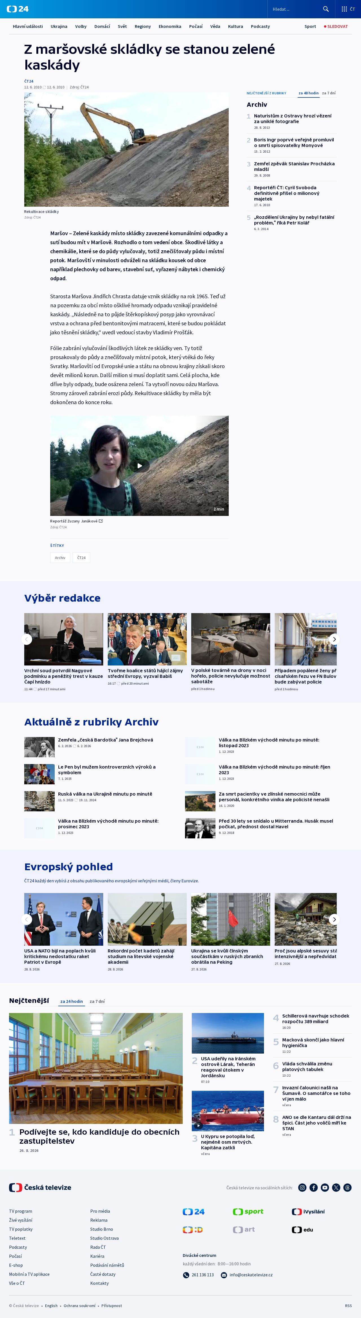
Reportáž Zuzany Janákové (74, 521)
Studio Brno (101, 1229)
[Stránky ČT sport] (248, 1211)
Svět (122, 26)
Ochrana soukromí (79, 1305)
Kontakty (99, 1283)
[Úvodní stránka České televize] (40, 1187)
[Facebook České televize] (313, 1187)
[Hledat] (326, 9)
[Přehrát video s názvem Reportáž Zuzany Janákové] (139, 466)
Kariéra (97, 1256)
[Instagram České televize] (302, 1187)
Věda (215, 26)
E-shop (16, 1265)
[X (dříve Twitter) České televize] (336, 1187)
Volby (81, 26)
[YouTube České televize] (324, 1187)
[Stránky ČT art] (244, 1229)
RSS (348, 1305)
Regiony (143, 26)
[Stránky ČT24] (193, 1211)
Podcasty (260, 26)
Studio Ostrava (104, 1238)
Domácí (102, 26)
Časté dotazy (102, 1274)
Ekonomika (170, 26)
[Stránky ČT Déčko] (193, 1229)
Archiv (60, 557)
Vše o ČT (17, 1283)
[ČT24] (17, 9)
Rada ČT (98, 1247)
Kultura (235, 26)
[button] (139, 466)
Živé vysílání (20, 1220)
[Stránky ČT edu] (302, 1229)
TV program (20, 1211)
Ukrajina (59, 26)
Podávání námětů (107, 1265)
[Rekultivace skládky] (126, 149)
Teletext (17, 1238)
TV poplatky (20, 1229)
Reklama (98, 1220)
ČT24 (28, 81)
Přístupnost (112, 1305)
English (51, 1305)
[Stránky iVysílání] (308, 1211)
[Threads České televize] (347, 1187)
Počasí (195, 26)
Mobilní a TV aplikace (29, 1274)
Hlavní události (28, 26)
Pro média (100, 1211)
